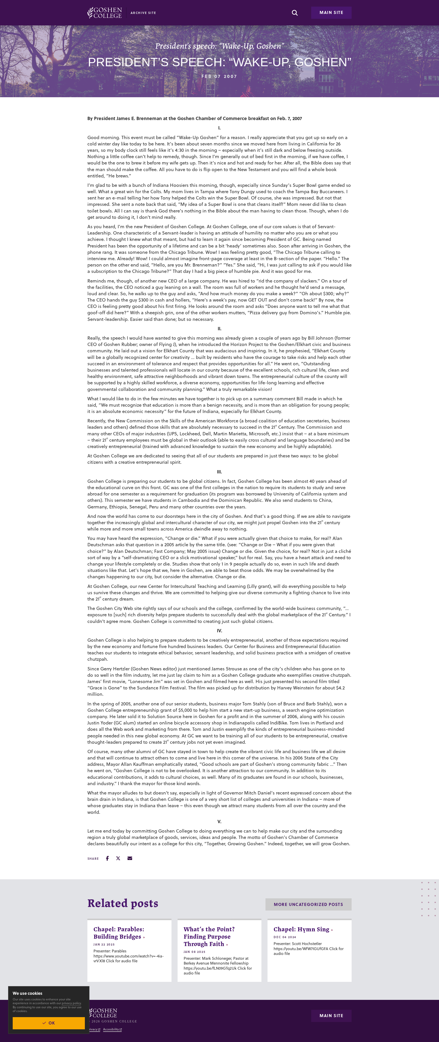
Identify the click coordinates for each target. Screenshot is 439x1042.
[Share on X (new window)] (118, 858)
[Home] (104, 13)
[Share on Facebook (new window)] (107, 858)
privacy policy (71, 1003)
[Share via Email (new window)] (130, 858)
